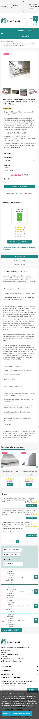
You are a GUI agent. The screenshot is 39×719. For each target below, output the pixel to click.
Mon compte (33, 4)
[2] (17, 227)
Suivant (26, 541)
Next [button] (37, 467)
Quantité (7, 179)
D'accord (32, 690)
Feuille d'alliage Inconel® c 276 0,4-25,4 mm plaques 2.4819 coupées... (29, 473)
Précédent (13, 541)
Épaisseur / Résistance (7, 155)
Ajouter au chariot (36, 577)
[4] (20, 227)
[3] (18, 227)
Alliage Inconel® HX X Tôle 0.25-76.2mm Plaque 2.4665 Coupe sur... (10, 473)
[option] (10, 470)
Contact (31, 8)
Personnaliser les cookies (21, 713)
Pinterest (29, 193)
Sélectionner (9, 564)
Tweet (20, 193)
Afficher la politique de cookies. (12, 708)
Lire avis (13, 242)
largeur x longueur (7, 166)
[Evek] (10, 20)
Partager (11, 193)
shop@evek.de (17, 661)
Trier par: (7, 559)
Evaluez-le (25, 242)
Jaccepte (6, 713)
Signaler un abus (32, 505)
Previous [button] (2, 467)
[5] (22, 227)
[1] (15, 227)
